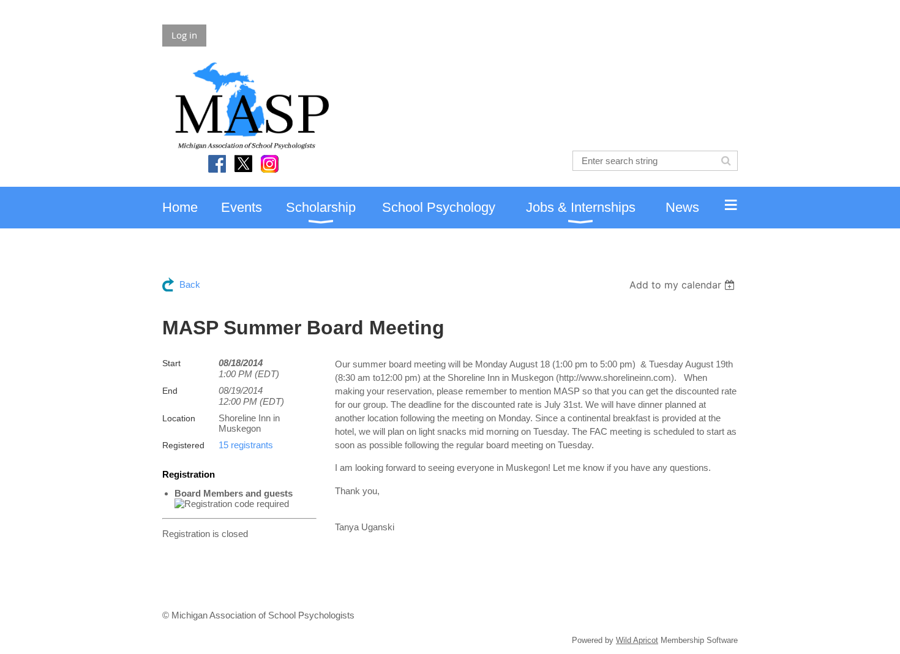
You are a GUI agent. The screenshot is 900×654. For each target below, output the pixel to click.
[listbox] (683, 284)
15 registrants (246, 445)
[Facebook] (217, 164)
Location (178, 418)
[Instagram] (270, 164)
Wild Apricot (637, 640)
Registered (183, 445)
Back (189, 284)
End (170, 391)
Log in (184, 35)
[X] (243, 164)
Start (171, 363)
